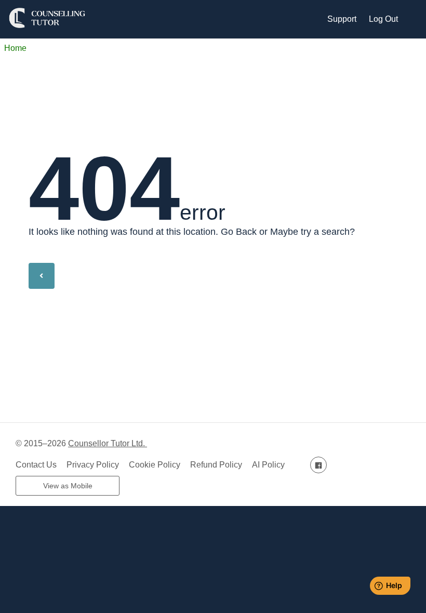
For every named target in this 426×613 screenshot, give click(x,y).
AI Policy (268, 464)
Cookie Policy (154, 464)
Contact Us (36, 464)
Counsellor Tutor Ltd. (107, 443)
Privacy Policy (92, 464)
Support (341, 19)
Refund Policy (216, 464)
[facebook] (318, 464)
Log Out (383, 19)
